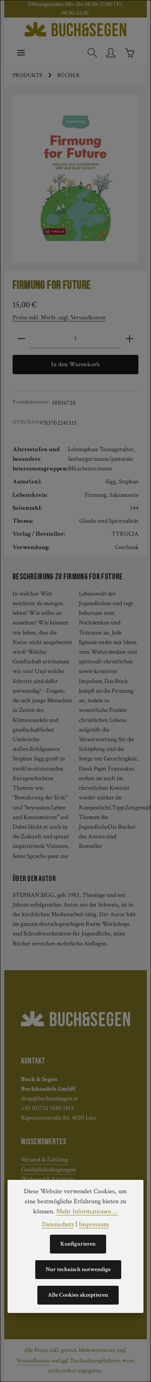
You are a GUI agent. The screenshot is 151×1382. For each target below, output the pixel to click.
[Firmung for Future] (75, 178)
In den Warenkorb (75, 364)
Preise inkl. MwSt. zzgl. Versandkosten (59, 317)
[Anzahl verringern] (21, 338)
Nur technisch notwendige (78, 1269)
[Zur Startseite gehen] (75, 29)
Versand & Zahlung (44, 1159)
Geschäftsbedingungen (48, 1169)
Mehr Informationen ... (87, 1211)
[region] (75, 178)
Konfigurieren (78, 1244)
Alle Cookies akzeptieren (78, 1295)
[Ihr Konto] (110, 52)
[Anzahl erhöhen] (129, 338)
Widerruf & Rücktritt (48, 1179)
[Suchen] (92, 52)
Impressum (94, 1224)
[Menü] (21, 52)
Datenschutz (58, 1224)
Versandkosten (33, 1360)
